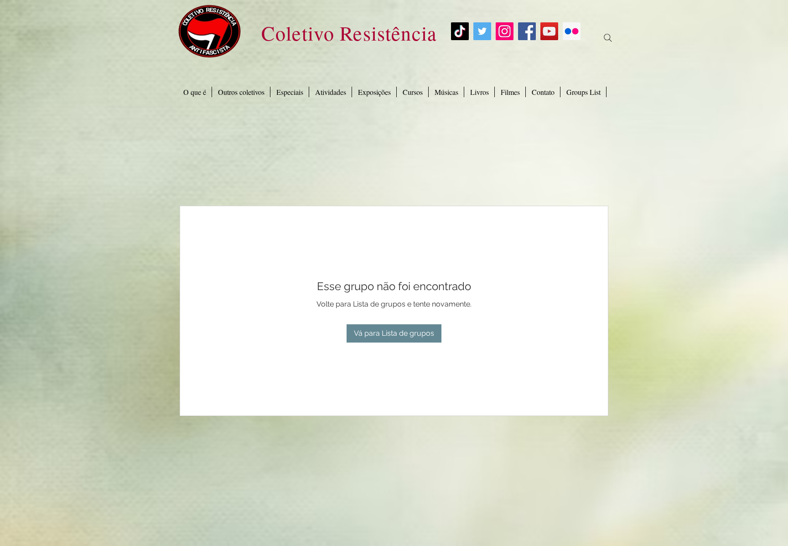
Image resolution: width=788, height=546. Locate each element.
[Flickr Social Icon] (572, 31)
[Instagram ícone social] (504, 31)
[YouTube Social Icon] (549, 31)
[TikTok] (460, 31)
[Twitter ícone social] (482, 31)
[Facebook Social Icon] (527, 31)
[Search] (607, 37)
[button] (289, 92)
